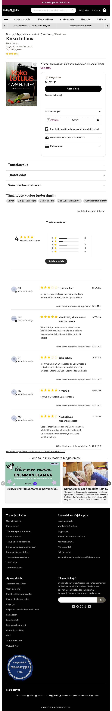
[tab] (56, 165)
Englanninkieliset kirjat (17, 599)
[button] (6, 19)
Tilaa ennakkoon (45, 19)
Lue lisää (46, 67)
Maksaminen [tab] (56, 146)
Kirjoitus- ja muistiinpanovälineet (22, 609)
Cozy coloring (13, 589)
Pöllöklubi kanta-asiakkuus (71, 536)
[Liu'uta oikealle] (107, 26)
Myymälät (85, 19)
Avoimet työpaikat (67, 526)
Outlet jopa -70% (15, 630)
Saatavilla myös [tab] (53, 111)
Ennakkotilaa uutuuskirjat (19, 594)
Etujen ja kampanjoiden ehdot (21, 547)
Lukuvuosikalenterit (16, 625)
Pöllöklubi (101, 19)
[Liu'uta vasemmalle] (5, 26)
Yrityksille (84, 10)
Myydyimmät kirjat (22, 19)
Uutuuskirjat (12, 646)
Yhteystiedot (64, 547)
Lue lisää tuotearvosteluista (90, 211)
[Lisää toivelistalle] (34, 64)
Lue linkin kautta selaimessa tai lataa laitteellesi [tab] (74, 129)
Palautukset (12, 526)
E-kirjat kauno (47, 34)
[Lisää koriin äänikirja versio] (98, 120)
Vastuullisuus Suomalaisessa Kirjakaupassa (79, 557)
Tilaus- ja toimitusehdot (18, 541)
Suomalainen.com (63, 707)
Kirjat (17, 34)
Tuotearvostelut (14, 567)
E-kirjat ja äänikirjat (27, 201)
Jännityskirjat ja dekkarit (96, 201)
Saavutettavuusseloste (17, 557)
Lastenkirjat (12, 620)
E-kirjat (11, 201)
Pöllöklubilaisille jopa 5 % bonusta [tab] (67, 137)
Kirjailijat (10, 604)
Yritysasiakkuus (65, 541)
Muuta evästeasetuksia (17, 552)
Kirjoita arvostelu (56, 261)
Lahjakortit (11, 614)
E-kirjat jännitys (47, 201)
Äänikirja (54, 120)
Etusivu (9, 34)
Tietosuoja (11, 562)
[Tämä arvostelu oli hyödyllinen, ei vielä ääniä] (93, 306)
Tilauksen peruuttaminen (18, 531)
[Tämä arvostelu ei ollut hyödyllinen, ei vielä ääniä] (98, 306)
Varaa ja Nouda (14, 536)
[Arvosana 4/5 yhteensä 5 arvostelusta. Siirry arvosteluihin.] (12, 54)
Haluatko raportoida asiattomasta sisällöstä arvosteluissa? (35, 451)
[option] (32, 26)
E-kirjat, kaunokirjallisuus (69, 201)
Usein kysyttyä (13, 521)
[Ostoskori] (104, 10)
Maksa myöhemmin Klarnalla (80, 26)
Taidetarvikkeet (14, 640)
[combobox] (53, 10)
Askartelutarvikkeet (16, 583)
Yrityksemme (64, 552)
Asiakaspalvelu (67, 19)
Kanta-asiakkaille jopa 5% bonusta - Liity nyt (32, 26)
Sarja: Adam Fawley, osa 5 (19, 46)
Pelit (8, 635)
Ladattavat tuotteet (30, 34)
